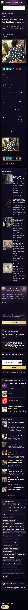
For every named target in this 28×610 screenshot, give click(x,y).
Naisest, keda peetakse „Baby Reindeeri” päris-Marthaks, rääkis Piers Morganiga (18, 219)
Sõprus (15, 563)
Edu (9, 504)
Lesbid (11, 526)
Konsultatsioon (6, 303)
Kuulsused (10, 13)
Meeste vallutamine (7, 532)
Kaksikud (5, 511)
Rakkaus (18, 560)
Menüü (5, 607)
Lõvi (4, 529)
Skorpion (5, 563)
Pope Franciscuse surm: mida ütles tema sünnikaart (18, 265)
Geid (19, 504)
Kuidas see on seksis (7, 523)
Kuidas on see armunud (17, 514)
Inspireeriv (12, 507)
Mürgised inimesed (12, 535)
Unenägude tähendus (8, 573)
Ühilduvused (18, 570)
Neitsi (17, 545)
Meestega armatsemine (19, 532)
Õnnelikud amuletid (14, 548)
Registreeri (14, 367)
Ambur (4, 504)
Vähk (22, 573)
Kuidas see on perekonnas (9, 520)
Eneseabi (14, 504)
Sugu (20, 563)
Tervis (4, 567)
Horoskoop (5, 507)
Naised (20, 535)
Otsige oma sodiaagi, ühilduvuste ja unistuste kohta (14, 588)
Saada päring (14, 322)
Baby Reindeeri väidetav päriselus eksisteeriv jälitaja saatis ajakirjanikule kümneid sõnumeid (18, 177)
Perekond (5, 557)
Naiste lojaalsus (15, 542)
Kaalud (23, 507)
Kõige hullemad (6, 514)
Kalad (10, 511)
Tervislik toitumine (12, 567)
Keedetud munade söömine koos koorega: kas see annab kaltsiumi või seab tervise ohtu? (19, 242)
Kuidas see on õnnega (8, 517)
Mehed (4, 535)
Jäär (18, 507)
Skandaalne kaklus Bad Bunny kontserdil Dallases (19, 199)
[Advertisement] (14, 8)
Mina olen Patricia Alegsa (11, 331)
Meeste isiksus (10, 529)
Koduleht (4, 13)
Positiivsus (12, 557)
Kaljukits (16, 511)
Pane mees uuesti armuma (9, 551)
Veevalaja (5, 576)
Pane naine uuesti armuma (9, 554)
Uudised (12, 163)
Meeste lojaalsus (20, 529)
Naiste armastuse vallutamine (10, 539)
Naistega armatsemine (8, 545)
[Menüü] (24, 2)
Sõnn (10, 563)
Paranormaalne (21, 554)
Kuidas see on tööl (18, 523)
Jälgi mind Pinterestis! (8, 74)
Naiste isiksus (6, 542)
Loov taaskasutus (19, 526)
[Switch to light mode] (21, 2)
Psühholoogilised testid (8, 560)
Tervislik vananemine (8, 570)
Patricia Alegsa (10, 34)
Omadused (5, 548)
